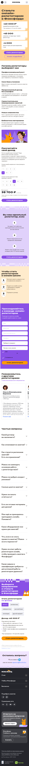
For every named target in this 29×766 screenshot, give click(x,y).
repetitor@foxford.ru (19, 663)
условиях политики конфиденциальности (16, 354)
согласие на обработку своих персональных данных (14, 352)
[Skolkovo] (19, 762)
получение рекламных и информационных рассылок (14, 358)
